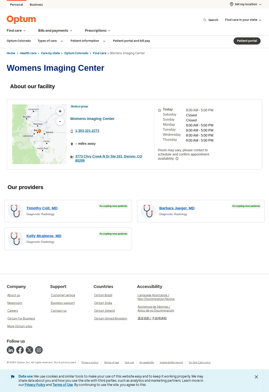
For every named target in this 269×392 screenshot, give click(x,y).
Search (213, 20)
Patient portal (247, 41)
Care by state (50, 53)
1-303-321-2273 (87, 131)
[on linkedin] (10, 350)
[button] (39, 132)
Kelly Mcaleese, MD (43, 236)
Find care (99, 53)
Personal (16, 5)
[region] (39, 134)
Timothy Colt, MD (42, 208)
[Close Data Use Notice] (256, 376)
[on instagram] (39, 350)
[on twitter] (29, 350)
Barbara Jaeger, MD (177, 208)
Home (11, 53)
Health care (28, 53)
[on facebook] (20, 350)
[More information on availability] (177, 158)
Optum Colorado (76, 53)
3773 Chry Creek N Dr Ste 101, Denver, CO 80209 (108, 158)
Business (36, 5)
